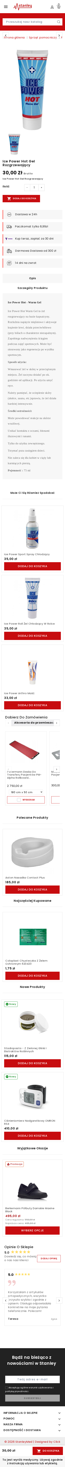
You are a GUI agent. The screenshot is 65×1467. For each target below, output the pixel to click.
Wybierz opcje (32, 1230)
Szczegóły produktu (32, 288)
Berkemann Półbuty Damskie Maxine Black (29, 1209)
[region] (32, 88)
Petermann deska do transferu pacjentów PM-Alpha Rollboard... (24, 774)
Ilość (6, 186)
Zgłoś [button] (54, 1319)
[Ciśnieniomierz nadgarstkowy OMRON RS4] (32, 1095)
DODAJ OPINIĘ (49, 1258)
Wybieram (29, 799)
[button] (57, 723)
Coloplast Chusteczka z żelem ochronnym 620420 (26, 962)
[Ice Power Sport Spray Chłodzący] (32, 528)
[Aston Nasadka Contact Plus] (32, 852)
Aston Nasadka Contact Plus (25, 877)
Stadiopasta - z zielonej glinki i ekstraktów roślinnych (25, 1049)
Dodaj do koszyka (21, 199)
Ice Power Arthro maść (19, 693)
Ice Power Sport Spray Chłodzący (27, 554)
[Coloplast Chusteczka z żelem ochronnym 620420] (32, 935)
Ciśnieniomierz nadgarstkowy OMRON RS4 (29, 1122)
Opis (32, 278)
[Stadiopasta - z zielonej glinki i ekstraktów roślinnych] (32, 1022)
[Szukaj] (58, 21)
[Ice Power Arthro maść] (32, 667)
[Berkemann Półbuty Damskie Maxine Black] (32, 1182)
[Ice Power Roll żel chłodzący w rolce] (32, 598)
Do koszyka (48, 1451)
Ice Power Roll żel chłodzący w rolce (29, 623)
